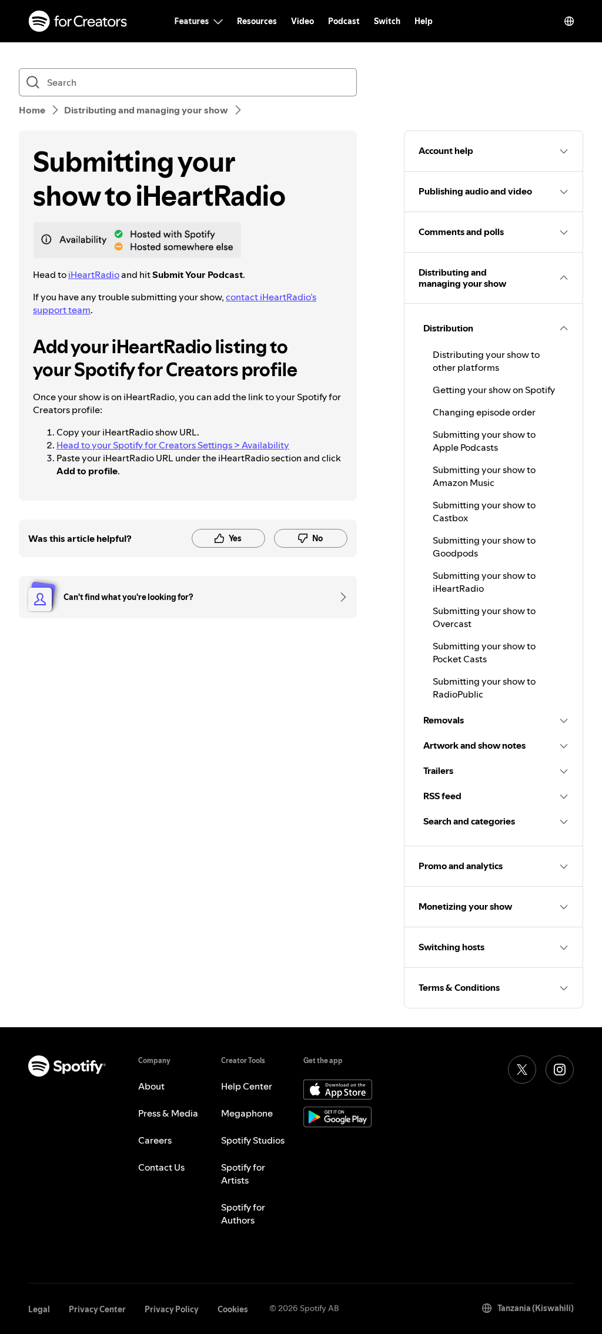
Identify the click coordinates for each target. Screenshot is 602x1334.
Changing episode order (484, 411)
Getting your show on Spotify (494, 389)
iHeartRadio (93, 274)
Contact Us (161, 1167)
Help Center (246, 1086)
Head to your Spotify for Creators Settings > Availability (172, 444)
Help (423, 21)
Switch (387, 21)
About (151, 1086)
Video (302, 21)
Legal (39, 1309)
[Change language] (569, 21)
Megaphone (247, 1113)
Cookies (233, 1309)
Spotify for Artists (243, 1173)
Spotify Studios (253, 1140)
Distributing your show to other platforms (486, 361)
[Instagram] (560, 1069)
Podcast (344, 21)
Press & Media (168, 1113)
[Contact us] (339, 597)
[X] (522, 1069)
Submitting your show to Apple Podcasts (484, 441)
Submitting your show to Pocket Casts (484, 652)
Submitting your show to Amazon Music (484, 476)
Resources (257, 21)
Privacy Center (97, 1309)
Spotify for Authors (243, 1213)
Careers (155, 1140)
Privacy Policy (172, 1309)
